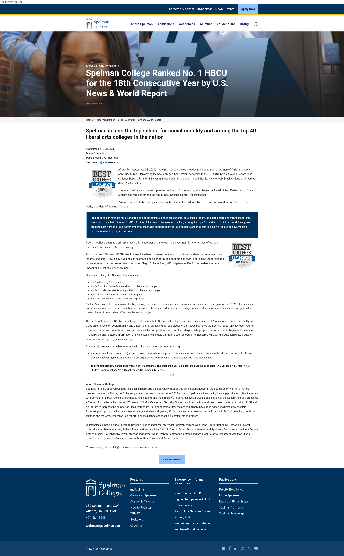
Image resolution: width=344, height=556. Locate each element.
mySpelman (204, 9)
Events (229, 9)
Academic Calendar (143, 501)
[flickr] (224, 548)
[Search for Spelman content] (256, 25)
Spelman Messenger (232, 513)
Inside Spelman (229, 495)
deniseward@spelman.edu (102, 162)
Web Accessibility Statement (193, 523)
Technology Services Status (192, 511)
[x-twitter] (250, 548)
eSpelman (136, 525)
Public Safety (183, 505)
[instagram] (243, 548)
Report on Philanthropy (233, 501)
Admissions (165, 24)
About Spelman (142, 24)
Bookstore (136, 519)
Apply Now (248, 9)
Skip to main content (11, 2)
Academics (187, 24)
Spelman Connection (232, 507)
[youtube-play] (256, 548)
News (219, 9)
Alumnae (206, 24)
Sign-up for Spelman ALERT (192, 499)
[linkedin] (236, 548)
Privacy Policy (184, 517)
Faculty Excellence (231, 489)
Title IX (135, 513)
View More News (172, 459)
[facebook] (230, 548)
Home (89, 119)
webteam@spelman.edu (103, 526)
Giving (244, 24)
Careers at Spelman (182, 9)
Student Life (226, 24)
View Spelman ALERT (189, 493)
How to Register (140, 507)
